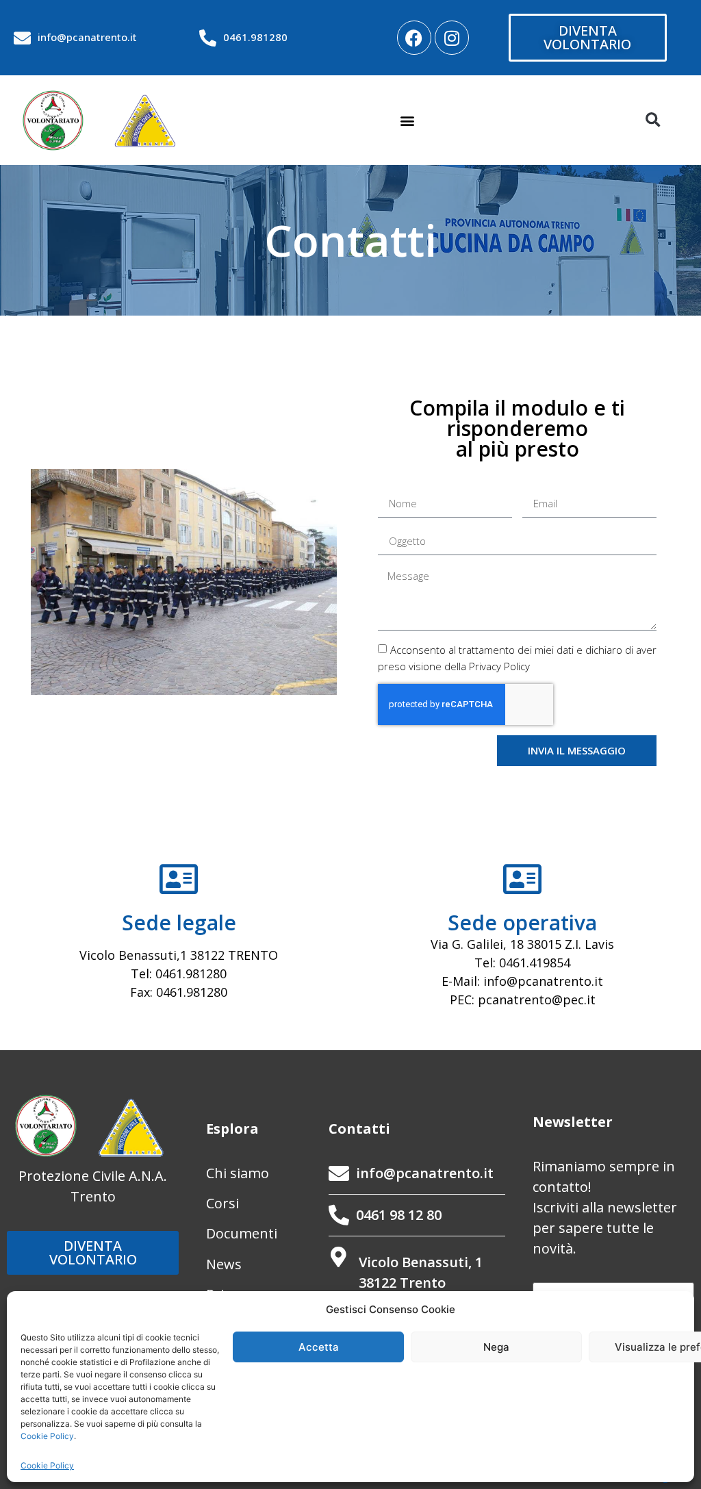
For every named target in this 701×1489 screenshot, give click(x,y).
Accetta (318, 1346)
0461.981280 (255, 37)
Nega (496, 1346)
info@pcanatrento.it (87, 37)
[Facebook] (414, 38)
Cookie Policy (47, 1436)
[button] (407, 120)
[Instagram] (452, 38)
